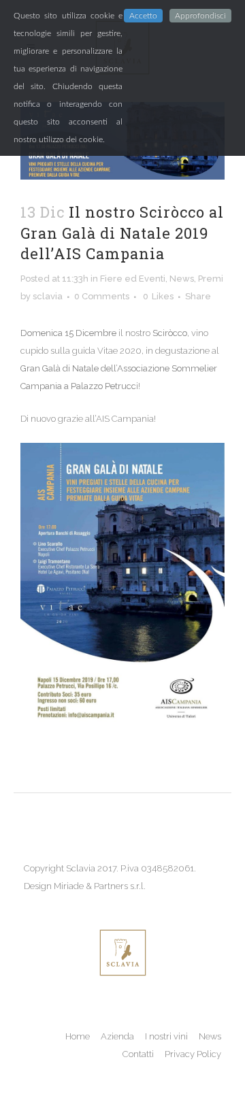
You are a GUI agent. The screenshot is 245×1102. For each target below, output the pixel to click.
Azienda (117, 1036)
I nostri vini (166, 1036)
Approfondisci (200, 16)
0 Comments (101, 296)
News (181, 278)
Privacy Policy (193, 1054)
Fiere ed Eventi (132, 278)
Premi (210, 278)
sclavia (48, 296)
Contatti (138, 1054)
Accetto (143, 16)
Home (77, 1036)
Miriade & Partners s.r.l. (100, 886)
